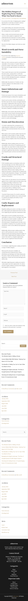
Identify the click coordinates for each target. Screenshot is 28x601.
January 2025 (5, 398)
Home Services (5, 421)
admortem (7, 3)
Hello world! (19, 388)
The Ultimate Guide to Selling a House (11, 356)
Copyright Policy (14, 585)
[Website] (13, 320)
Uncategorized (15, 18)
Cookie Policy (14, 583)
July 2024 (4, 406)
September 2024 (6, 401)
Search (3, 343)
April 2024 (4, 411)
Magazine (14, 574)
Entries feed (5, 527)
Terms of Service (14, 588)
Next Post (14, 276)
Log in (3, 525)
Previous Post (14, 272)
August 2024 (5, 403)
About (14, 582)
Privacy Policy (14, 587)
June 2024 (4, 408)
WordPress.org (5, 532)
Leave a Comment (6, 18)
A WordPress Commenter (8, 388)
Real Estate (14, 571)
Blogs (14, 569)
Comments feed (6, 530)
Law (14, 572)
